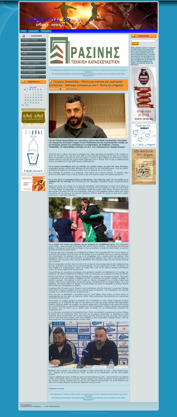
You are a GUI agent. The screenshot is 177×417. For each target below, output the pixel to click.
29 (33, 102)
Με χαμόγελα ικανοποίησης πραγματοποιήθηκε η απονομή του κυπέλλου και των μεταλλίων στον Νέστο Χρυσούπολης (88, 74)
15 (33, 97)
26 (25, 102)
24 (38, 100)
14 (30, 97)
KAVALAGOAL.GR (48, 20)
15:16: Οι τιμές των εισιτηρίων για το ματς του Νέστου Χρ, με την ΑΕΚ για (143, 58)
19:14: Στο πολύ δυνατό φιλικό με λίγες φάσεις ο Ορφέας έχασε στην (142, 52)
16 (36, 97)
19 (25, 100)
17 (38, 97)
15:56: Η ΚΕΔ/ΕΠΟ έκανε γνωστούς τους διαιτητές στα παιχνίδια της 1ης (143, 55)
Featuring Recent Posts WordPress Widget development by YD (88, 415)
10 (38, 94)
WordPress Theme (90, 412)
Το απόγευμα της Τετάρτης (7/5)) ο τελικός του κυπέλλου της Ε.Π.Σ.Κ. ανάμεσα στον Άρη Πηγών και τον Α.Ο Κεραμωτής (89, 71)
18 (41, 97)
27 (28, 102)
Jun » (27, 105)
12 (25, 97)
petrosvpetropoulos (71, 89)
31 (38, 102)
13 (28, 97)
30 (36, 102)
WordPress (79, 412)
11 (41, 94)
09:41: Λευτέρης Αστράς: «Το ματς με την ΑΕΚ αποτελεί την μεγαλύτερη (143, 48)
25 (41, 100)
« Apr (23, 105)
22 (33, 100)
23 (36, 100)
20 (28, 100)
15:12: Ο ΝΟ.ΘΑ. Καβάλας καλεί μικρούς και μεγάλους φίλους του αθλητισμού (142, 62)
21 (30, 100)
